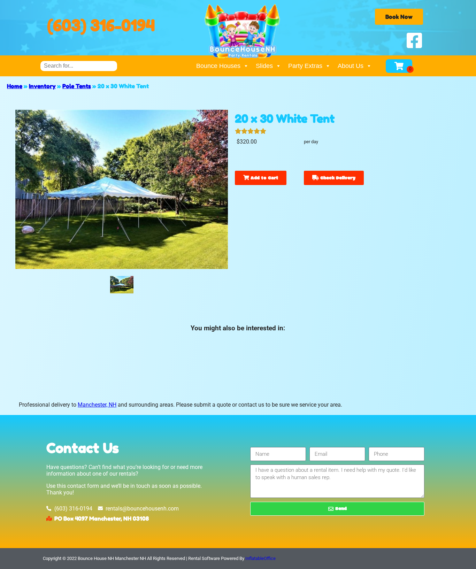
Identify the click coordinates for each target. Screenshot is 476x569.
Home (14, 86)
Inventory (42, 86)
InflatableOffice (260, 558)
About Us (350, 65)
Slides (264, 65)
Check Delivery (337, 178)
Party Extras (305, 65)
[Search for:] (78, 66)
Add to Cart (263, 178)
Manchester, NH (97, 404)
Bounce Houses (218, 65)
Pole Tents (76, 86)
